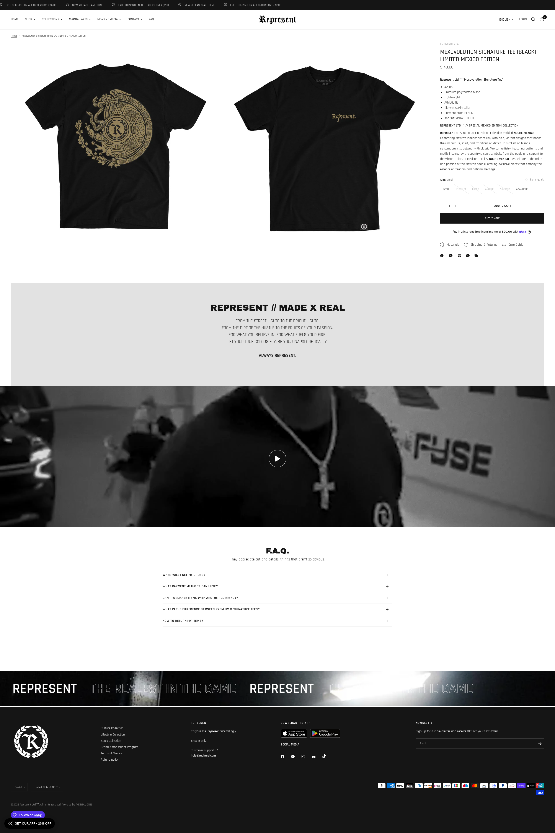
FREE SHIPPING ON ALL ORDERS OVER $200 (121, 5)
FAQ (151, 19)
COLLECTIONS (50, 19)
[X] (451, 255)
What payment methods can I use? (190, 586)
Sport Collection (111, 741)
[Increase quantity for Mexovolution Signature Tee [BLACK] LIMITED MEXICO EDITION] (455, 206)
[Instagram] (306, 756)
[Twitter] (296, 756)
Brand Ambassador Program (120, 747)
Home (14, 35)
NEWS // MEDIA (107, 19)
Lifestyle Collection (113, 734)
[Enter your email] (539, 743)
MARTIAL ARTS (78, 19)
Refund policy (110, 760)
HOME (14, 19)
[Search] (533, 19)
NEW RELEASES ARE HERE (65, 5)
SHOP (28, 19)
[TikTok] (327, 756)
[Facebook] (442, 255)
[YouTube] (317, 757)
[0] (540, 19)
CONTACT (133, 19)
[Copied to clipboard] (477, 255)
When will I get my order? (184, 575)
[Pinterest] (460, 255)
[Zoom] (210, 51)
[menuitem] (16, 19)
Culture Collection (112, 728)
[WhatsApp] (468, 255)
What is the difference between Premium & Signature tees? (211, 609)
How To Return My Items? (183, 621)
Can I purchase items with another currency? (200, 598)
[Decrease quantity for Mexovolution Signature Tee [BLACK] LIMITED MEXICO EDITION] (443, 206)
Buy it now (492, 219)
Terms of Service (111, 753)
